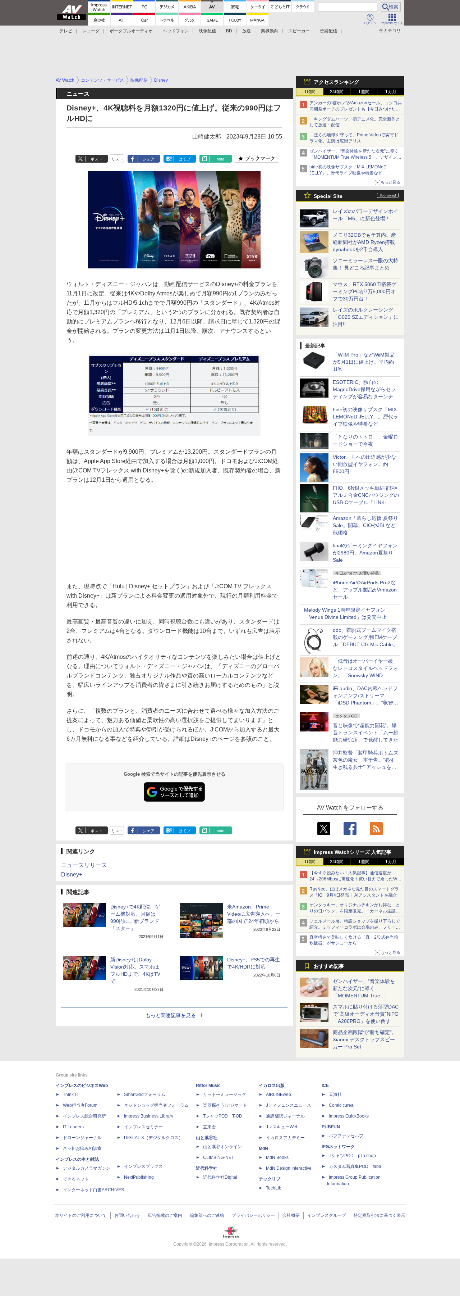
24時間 (337, 91)
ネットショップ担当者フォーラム (156, 1105)
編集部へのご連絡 (207, 1215)
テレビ (65, 30)
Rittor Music (208, 1085)
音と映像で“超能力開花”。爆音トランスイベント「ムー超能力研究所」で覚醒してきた (365, 732)
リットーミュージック (224, 1094)
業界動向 (269, 30)
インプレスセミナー (143, 1126)
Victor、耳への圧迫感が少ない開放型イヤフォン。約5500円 (364, 464)
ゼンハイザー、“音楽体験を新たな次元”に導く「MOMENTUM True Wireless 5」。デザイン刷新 (355, 157)
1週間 (363, 91)
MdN (263, 1148)
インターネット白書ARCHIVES (93, 1189)
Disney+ (71, 874)
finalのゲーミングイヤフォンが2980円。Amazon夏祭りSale (365, 553)
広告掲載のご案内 (165, 1215)
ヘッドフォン (176, 30)
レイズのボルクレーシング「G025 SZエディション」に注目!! (366, 317)
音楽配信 (328, 30)
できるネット (76, 1179)
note (220, 159)
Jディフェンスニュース (288, 1105)
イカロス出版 (272, 1085)
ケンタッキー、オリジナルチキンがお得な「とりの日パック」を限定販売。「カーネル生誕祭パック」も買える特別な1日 (354, 911)
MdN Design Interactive (289, 1168)
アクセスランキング (336, 82)
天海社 (335, 1094)
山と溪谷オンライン (222, 1146)
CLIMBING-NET (218, 1157)
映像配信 (207, 30)
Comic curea (341, 1105)
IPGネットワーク (338, 1146)
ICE (325, 1085)
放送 (246, 30)
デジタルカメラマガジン (86, 1168)
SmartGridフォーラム (144, 1094)
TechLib (273, 1188)
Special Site (328, 196)
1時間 (310, 91)
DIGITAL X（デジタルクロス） (153, 1137)
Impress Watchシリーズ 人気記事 (352, 852)
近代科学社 (206, 1168)
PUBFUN (331, 1126)
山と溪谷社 (206, 1137)
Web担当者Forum (80, 1105)
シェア (149, 159)
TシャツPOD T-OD (222, 1116)
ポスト (96, 159)
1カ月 (390, 91)
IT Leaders (73, 1126)
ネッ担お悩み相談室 (82, 1148)
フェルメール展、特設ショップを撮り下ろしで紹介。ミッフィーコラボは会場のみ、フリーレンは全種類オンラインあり (354, 927)
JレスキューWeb (282, 1126)
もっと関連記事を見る (171, 1015)
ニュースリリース (84, 865)
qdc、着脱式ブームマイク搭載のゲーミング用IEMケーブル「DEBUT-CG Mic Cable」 (365, 637)
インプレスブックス (143, 1166)
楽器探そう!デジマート (225, 1105)
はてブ (184, 159)
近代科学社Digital (220, 1177)
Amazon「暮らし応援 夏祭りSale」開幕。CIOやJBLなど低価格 (365, 525)
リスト (117, 159)
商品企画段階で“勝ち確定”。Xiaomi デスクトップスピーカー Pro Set (365, 1039)
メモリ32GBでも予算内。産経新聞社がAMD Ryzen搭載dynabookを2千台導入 (364, 242)
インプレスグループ (326, 1215)
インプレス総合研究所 (84, 1116)
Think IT (70, 1094)
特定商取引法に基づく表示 (379, 1215)
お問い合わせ (127, 1215)
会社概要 (291, 1215)
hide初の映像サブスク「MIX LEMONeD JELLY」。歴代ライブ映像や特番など (365, 417)
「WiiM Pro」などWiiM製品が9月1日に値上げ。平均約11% (364, 362)
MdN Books (277, 1157)
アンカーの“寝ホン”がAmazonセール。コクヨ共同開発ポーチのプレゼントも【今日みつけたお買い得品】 (355, 109)
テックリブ (269, 1179)
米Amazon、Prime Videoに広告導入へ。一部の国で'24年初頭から (253, 914)
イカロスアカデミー (285, 1137)
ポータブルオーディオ (131, 30)
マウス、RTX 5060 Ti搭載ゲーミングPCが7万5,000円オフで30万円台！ (364, 291)
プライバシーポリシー (253, 1215)
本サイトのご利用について (81, 1215)
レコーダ (91, 30)
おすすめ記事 (329, 966)
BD (229, 30)
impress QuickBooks (349, 1116)
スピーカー (299, 30)
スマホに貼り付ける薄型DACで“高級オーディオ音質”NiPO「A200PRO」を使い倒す (366, 1014)
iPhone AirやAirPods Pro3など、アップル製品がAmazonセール (365, 590)
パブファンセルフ (346, 1135)
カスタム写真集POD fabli (355, 1166)
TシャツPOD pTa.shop (352, 1155)
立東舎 (209, 1126)
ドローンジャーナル (82, 1137)
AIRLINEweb (278, 1094)
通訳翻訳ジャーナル (285, 1116)
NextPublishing (139, 1177)
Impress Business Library (148, 1116)
